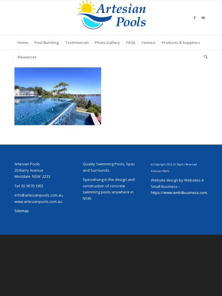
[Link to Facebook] (194, 17)
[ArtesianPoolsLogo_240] (111, 17)
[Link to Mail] (203, 17)
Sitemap (21, 210)
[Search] (204, 57)
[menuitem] (22, 42)
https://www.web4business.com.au (181, 192)
